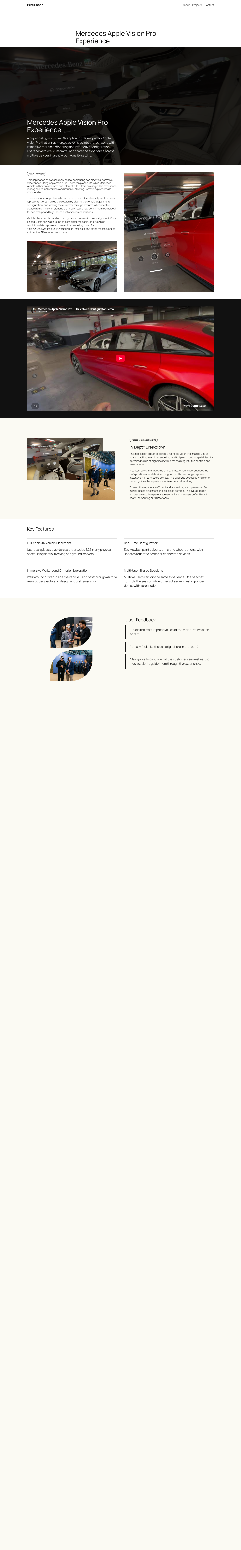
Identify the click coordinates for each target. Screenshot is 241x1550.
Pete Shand (35, 5)
